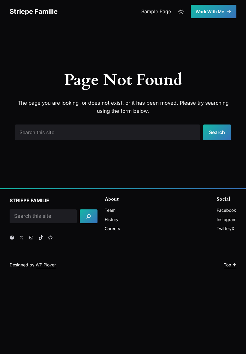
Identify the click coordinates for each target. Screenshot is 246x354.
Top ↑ (230, 264)
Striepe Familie (34, 11)
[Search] (89, 216)
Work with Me (210, 11)
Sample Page (156, 11)
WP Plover (46, 264)
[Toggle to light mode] (181, 12)
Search (217, 132)
